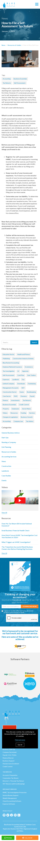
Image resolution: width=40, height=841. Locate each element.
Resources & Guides (14, 45)
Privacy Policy (7, 811)
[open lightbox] (20, 61)
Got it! (20, 745)
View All (4, 512)
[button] (36, 4)
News (3, 45)
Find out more (20, 740)
